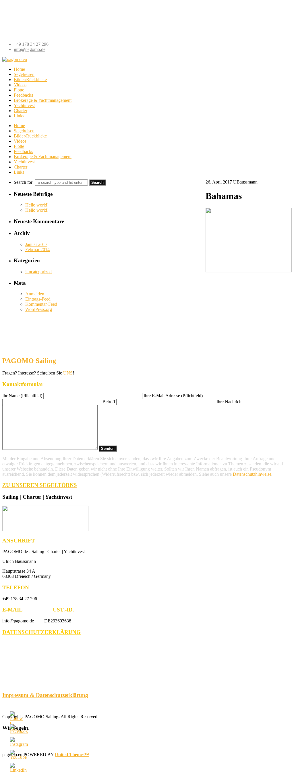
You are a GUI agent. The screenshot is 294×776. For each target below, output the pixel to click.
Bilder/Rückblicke (30, 135)
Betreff (109, 401)
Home (19, 125)
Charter (20, 167)
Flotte (19, 146)
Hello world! (37, 204)
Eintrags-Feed (38, 299)
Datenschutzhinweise (252, 474)
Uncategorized (38, 271)
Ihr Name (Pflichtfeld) (22, 395)
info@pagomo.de (29, 49)
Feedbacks (23, 151)
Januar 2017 (36, 244)
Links (19, 172)
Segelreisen (24, 130)
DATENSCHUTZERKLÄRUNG (41, 632)
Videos (20, 141)
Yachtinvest (24, 161)
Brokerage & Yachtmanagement (42, 156)
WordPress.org (38, 309)
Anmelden (34, 293)
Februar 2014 (37, 249)
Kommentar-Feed (41, 304)
